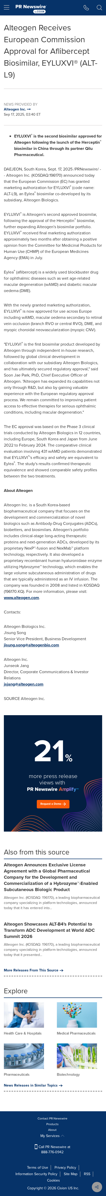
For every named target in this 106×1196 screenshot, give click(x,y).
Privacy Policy (65, 1167)
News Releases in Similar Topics (31, 1085)
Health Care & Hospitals (23, 1033)
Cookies (53, 1180)
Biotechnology (68, 1074)
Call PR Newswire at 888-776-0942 (54, 1149)
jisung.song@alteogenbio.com (31, 645)
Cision (62, 1188)
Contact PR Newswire (52, 1118)
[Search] (99, 7)
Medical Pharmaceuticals (76, 1033)
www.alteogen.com (21, 598)
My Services (50, 1136)
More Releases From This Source (31, 970)
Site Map (70, 1174)
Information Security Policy (36, 1174)
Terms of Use (37, 1167)
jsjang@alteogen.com (23, 684)
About (52, 1129)
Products (52, 1124)
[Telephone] (86, 7)
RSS (87, 1174)
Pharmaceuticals (17, 1074)
